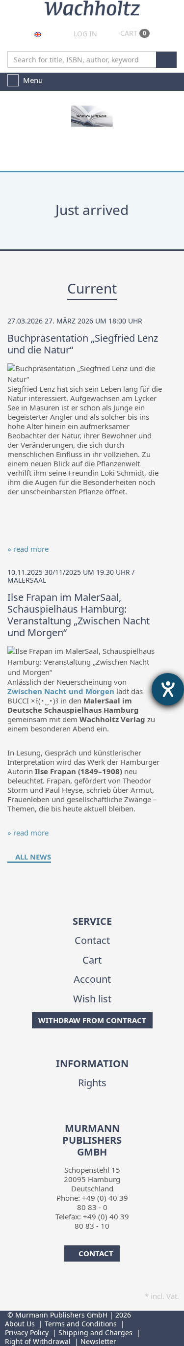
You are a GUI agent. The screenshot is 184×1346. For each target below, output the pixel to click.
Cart (132, 33)
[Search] (166, 60)
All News (32, 856)
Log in (84, 33)
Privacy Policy (27, 1332)
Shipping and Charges (95, 1332)
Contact (92, 940)
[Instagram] (98, 1116)
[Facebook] (83, 1116)
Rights (92, 1082)
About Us (20, 1323)
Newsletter (98, 1341)
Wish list (92, 998)
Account (92, 979)
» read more (28, 549)
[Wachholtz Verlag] (92, 7)
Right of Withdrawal (38, 1341)
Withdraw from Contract (92, 1020)
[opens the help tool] (168, 689)
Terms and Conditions (81, 1323)
